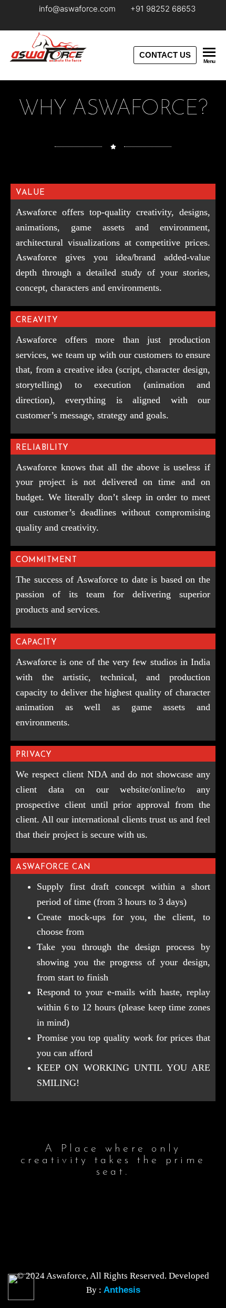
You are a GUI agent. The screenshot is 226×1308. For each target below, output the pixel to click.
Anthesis (122, 1290)
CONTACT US (165, 54)
